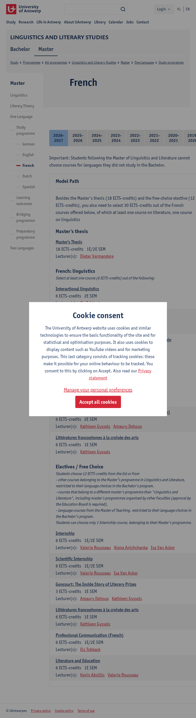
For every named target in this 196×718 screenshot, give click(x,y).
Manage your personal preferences (98, 390)
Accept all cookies (98, 402)
